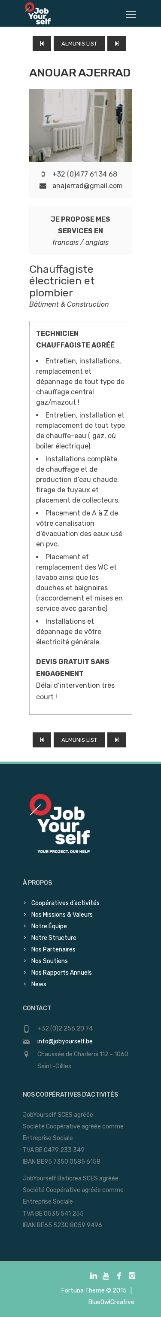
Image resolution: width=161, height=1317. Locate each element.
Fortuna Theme (83, 1290)
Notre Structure (53, 938)
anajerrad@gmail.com (87, 186)
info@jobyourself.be (65, 1041)
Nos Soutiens (49, 961)
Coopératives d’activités (65, 903)
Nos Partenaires (53, 949)
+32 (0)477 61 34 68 (84, 174)
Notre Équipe (49, 926)
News (38, 984)
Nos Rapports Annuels (61, 972)
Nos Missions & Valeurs (62, 914)
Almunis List (79, 43)
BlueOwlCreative (111, 1302)
